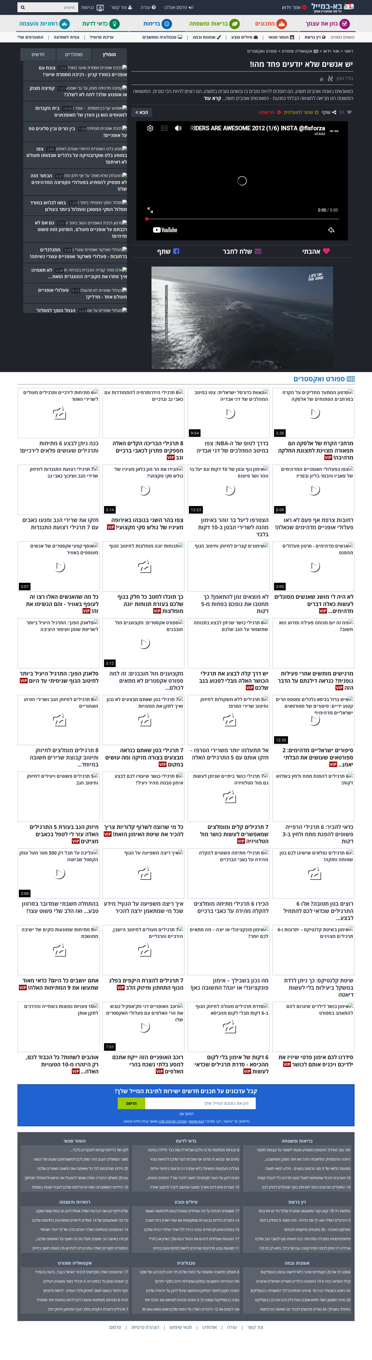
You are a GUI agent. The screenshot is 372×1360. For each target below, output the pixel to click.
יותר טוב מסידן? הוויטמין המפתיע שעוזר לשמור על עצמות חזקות (303, 1149)
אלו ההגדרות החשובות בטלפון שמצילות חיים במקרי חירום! (197, 1281)
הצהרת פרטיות (145, 1327)
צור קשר (119, 7)
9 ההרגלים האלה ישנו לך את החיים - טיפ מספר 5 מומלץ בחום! (305, 1220)
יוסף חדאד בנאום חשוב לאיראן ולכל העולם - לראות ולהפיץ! (85, 1290)
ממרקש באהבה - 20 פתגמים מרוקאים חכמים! (317, 1229)
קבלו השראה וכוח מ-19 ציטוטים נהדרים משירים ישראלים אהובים (303, 1281)
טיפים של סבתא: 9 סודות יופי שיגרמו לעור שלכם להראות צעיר (194, 1159)
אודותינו (209, 1327)
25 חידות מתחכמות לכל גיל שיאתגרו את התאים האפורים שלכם (82, 1168)
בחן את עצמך (322, 23)
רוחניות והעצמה (39, 23)
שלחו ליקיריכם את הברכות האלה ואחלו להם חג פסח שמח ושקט (82, 1211)
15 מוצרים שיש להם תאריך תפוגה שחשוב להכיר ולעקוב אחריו (194, 1187)
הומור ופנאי (278, 37)
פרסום (115, 1327)
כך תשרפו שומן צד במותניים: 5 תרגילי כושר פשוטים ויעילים (85, 1281)
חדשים (38, 54)
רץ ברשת (313, 37)
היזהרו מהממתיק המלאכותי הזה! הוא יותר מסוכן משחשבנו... (306, 1159)
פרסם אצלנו (175, 7)
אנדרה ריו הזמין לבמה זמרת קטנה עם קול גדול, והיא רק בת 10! (304, 1248)
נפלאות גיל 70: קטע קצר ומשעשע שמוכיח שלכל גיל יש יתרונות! (304, 1211)
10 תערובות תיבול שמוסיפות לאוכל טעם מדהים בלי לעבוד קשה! (303, 1177)
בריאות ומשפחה (209, 23)
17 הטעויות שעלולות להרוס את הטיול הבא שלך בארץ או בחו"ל (194, 1238)
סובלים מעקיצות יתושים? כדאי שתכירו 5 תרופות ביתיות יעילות (194, 1168)
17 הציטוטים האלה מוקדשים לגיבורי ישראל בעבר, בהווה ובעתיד (81, 1272)
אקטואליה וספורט (298, 51)
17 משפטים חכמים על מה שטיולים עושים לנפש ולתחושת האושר (192, 1211)
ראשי (348, 51)
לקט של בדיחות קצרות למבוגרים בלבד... (99, 1149)
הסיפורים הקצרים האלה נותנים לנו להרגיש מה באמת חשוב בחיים (80, 1248)
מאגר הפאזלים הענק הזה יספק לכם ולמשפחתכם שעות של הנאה (81, 1159)
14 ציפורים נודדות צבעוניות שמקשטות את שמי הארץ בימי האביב (192, 1220)
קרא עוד (212, 98)
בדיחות (152, 23)
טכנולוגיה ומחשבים (159, 37)
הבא (144, 112)
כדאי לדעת (95, 23)
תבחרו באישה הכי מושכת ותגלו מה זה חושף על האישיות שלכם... (81, 1238)
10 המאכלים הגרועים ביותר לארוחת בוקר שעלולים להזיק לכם (306, 1187)
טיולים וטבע (241, 37)
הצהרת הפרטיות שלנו (173, 1121)
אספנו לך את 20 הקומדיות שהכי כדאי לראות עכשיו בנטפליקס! (305, 1272)
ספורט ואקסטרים (262, 51)
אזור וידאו (291, 7)
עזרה (145, 7)
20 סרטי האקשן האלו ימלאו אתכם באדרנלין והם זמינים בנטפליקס (302, 1299)
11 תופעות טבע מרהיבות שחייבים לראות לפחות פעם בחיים (196, 1248)
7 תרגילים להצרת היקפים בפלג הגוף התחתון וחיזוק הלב (88, 1309)
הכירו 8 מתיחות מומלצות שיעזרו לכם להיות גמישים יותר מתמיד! (82, 1299)
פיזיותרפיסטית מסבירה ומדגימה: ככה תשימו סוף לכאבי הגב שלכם (302, 1238)
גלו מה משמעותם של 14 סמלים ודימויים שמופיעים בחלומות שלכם (80, 1220)
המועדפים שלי (30, 37)
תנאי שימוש (196, 1121)
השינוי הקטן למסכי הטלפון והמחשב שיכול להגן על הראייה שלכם (192, 1290)
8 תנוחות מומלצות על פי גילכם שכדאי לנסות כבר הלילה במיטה (193, 1149)
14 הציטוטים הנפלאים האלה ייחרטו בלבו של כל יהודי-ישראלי (84, 1229)
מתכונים (265, 23)
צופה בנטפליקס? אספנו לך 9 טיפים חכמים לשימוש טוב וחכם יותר (191, 1299)
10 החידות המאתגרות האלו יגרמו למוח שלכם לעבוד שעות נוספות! (80, 1187)
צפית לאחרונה (66, 37)
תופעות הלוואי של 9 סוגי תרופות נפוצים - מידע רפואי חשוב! (307, 1168)
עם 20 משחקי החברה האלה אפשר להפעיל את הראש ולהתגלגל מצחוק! (76, 1177)
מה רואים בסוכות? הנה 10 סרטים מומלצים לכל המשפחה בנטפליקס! (300, 1290)
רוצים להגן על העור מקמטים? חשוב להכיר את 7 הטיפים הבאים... (192, 1177)
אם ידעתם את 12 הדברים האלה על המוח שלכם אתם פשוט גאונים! (190, 1309)
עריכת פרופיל (102, 37)
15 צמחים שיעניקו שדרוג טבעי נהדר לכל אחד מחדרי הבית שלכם (191, 1229)
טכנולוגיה (186, 1263)
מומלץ (109, 54)
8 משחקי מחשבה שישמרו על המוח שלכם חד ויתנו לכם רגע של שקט (189, 1272)
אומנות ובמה (204, 37)
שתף (326, 112)
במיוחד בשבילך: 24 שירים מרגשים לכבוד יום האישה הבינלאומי (305, 1309)
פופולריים (74, 54)
